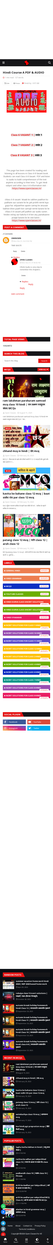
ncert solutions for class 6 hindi (24, 673)
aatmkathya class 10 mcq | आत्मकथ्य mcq (32, 1115)
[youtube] (38, 722)
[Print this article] (3, 1229)
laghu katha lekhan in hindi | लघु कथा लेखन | (33, 1148)
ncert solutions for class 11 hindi (24, 642)
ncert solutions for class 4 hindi (24, 665)
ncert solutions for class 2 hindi (24, 657)
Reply (15, 251)
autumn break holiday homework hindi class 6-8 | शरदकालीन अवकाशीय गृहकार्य (31, 1044)
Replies (16, 257)
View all (42, 369)
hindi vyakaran (24, 617)
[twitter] (38, 728)
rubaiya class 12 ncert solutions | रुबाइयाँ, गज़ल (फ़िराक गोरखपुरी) (31, 994)
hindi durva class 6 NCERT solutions (25, 603)
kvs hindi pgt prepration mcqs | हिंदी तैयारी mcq (32, 1127)
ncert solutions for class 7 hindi (24, 681)
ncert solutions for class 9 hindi (24, 696)
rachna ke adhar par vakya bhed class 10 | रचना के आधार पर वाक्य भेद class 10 (32, 1162)
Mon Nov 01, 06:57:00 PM (22, 241)
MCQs (24, 586)
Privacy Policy (40, 1225)
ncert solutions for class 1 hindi (24, 626)
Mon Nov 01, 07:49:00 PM (31, 263)
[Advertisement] (26, 29)
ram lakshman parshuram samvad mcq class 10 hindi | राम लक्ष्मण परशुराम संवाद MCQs (24, 404)
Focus (17, 83)
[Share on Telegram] (3, 1223)
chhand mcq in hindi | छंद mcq (21, 451)
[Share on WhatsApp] (3, 1206)
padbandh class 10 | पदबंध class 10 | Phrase (32, 1174)
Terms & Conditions (27, 1229)
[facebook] (14, 722)
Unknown (16, 238)
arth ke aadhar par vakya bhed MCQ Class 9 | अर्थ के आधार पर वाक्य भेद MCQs (33, 1198)
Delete (23, 251)
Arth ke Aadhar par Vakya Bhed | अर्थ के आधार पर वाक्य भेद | (33, 1186)
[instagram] (14, 728)
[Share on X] (3, 1217)
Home (10, 1225)
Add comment (17, 293)
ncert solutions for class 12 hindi (24, 649)
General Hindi (24, 570)
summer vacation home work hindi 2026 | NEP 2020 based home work (32, 982)
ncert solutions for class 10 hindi (24, 634)
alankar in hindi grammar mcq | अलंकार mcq (31, 1210)
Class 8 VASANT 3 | (26, 155)
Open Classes (26, 260)
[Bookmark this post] (3, 1234)
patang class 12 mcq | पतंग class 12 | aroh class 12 (25, 541)
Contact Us (27, 1225)
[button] (3, 62)
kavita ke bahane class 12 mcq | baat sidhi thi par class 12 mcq (26, 495)
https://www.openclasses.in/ (27, 188)
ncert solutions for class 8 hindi (24, 688)
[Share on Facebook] (3, 1212)
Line (7, 83)
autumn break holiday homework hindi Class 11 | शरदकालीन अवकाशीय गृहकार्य (33, 1018)
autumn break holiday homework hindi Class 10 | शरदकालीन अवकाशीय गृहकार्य (33, 1031)
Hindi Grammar (24, 578)
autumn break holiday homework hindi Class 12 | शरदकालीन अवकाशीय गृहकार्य (33, 1006)
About (17, 1225)
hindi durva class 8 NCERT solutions (25, 610)
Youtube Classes (24, 594)
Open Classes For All (33, 1233)
